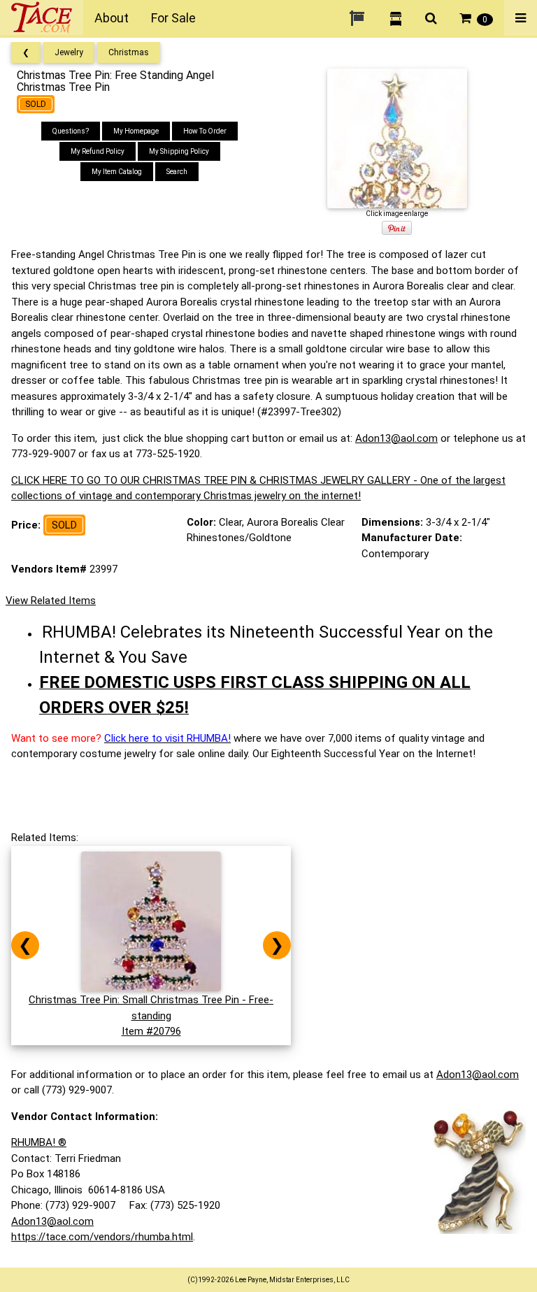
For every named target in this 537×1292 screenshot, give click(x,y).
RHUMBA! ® (38, 1142)
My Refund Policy (97, 151)
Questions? (70, 131)
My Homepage (136, 131)
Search (176, 171)
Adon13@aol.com (396, 438)
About (111, 17)
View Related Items (51, 600)
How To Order (205, 131)
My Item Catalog (117, 171)
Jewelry (69, 52)
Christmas (128, 52)
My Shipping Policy (179, 151)
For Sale (173, 17)
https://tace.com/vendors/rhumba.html (102, 1236)
